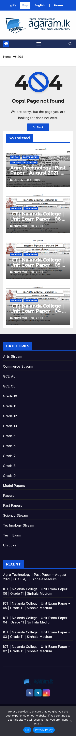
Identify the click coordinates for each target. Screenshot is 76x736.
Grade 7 (9, 456)
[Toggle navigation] (38, 43)
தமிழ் (13, 5)
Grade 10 (10, 396)
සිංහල (25, 5)
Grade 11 (16, 208)
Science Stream (15, 515)
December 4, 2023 (27, 179)
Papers (8, 496)
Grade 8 (9, 466)
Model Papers (14, 486)
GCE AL (15, 157)
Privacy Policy (44, 730)
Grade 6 (9, 446)
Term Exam (12, 535)
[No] (71, 721)
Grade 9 (9, 476)
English (39, 5)
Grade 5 (9, 436)
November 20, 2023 (28, 225)
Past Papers (30, 157)
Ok (27, 730)
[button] (70, 44)
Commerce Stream (18, 366)
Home (58, 5)
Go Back (38, 127)
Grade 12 (10, 416)
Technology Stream (23, 162)
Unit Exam (31, 208)
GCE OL (9, 386)
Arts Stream (12, 356)
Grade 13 (10, 426)
